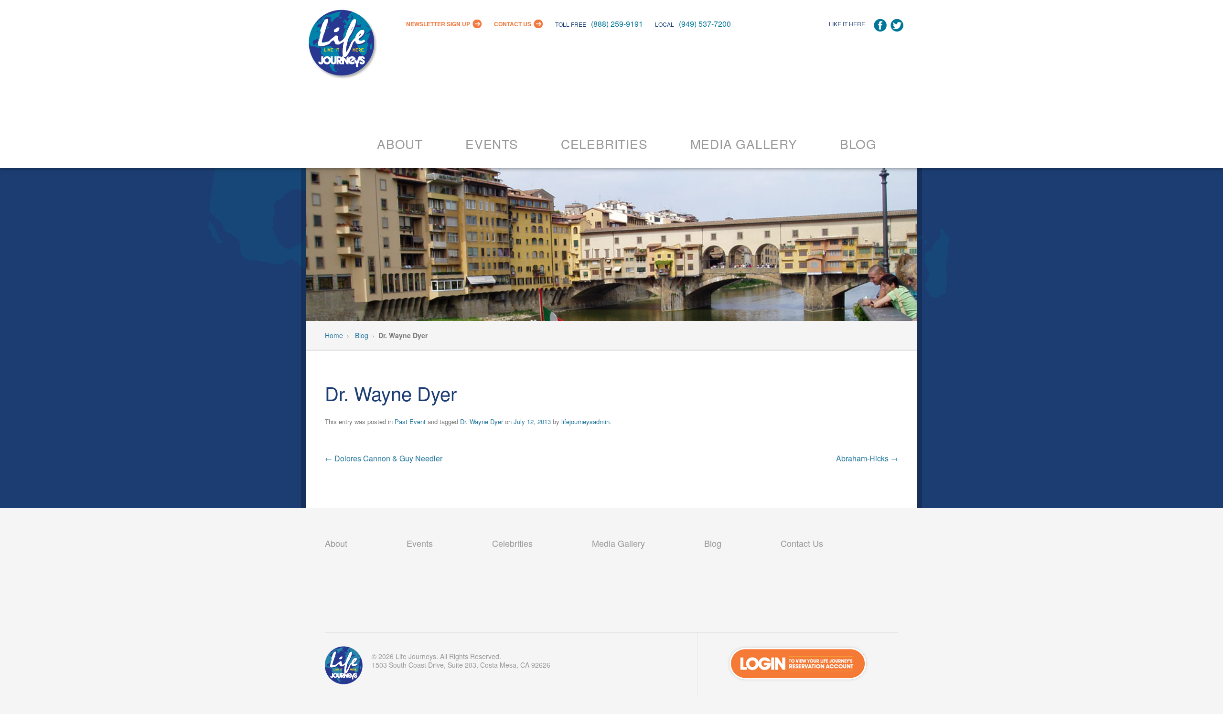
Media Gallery (743, 143)
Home (334, 335)
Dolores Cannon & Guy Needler (383, 458)
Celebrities (604, 143)
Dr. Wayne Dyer (481, 421)
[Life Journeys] (341, 45)
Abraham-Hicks (867, 458)
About (400, 143)
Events (491, 143)
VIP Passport (344, 667)
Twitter (896, 25)
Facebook (880, 25)
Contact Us (512, 24)
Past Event (410, 421)
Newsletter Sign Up (438, 24)
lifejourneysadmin (585, 421)
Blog (858, 143)
